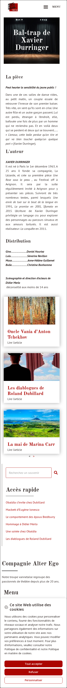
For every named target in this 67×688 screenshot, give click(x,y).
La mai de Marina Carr (31, 444)
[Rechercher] (57, 473)
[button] (45, 7)
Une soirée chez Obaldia (21, 531)
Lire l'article (14, 342)
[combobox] (29, 473)
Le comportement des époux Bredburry (30, 517)
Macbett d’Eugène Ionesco (22, 509)
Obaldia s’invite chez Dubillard (25, 502)
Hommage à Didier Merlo (22, 524)
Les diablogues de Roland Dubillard (28, 539)
